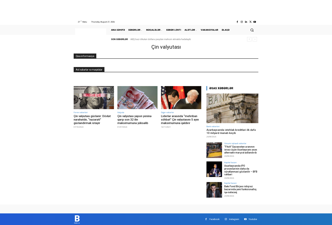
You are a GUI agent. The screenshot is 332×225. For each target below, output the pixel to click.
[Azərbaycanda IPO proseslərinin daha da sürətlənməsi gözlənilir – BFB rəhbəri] (214, 169)
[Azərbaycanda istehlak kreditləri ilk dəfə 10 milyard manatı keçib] (232, 108)
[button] (252, 30)
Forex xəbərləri (81, 112)
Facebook (214, 219)
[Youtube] (255, 22)
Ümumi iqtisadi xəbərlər (235, 143)
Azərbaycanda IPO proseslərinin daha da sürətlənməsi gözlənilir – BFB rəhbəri (240, 170)
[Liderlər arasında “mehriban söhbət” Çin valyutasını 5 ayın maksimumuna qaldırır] (181, 97)
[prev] (249, 39)
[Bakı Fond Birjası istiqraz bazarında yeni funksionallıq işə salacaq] (214, 190)
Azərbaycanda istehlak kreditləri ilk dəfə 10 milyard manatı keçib (231, 131)
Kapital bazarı (230, 162)
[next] (255, 39)
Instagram (234, 219)
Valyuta (120, 112)
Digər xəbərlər (167, 112)
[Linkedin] (246, 22)
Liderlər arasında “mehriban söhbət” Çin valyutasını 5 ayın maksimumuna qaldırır (180, 119)
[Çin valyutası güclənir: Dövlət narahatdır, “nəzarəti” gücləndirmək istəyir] (94, 97)
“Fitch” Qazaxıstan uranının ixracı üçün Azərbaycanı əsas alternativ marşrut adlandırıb (240, 149)
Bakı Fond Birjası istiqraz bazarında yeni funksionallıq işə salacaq (240, 189)
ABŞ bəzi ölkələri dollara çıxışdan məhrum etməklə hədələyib (160, 39)
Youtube (253, 219)
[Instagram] (241, 22)
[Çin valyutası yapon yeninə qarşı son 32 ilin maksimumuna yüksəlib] (137, 97)
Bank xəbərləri (213, 126)
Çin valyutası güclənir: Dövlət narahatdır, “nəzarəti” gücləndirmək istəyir (92, 119)
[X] (250, 22)
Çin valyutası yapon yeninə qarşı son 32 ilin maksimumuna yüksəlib (134, 119)
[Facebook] (237, 22)
